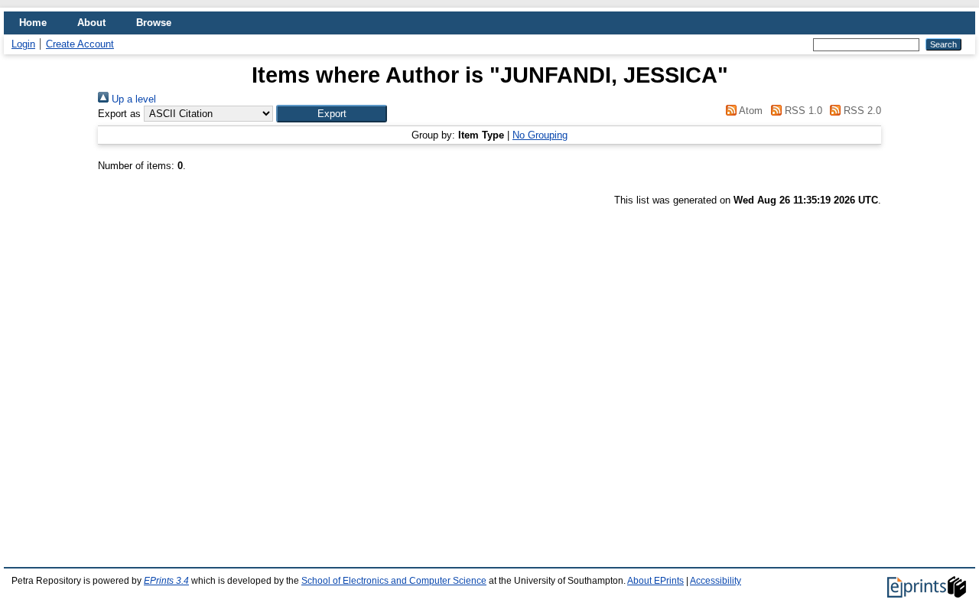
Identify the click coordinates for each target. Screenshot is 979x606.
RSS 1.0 (801, 110)
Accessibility (715, 580)
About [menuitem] (91, 22)
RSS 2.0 (861, 110)
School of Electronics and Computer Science (393, 580)
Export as (119, 113)
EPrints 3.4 (166, 580)
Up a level (132, 99)
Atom (750, 110)
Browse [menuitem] (153, 22)
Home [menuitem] (33, 22)
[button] (331, 113)
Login (23, 44)
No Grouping (540, 135)
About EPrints (655, 580)
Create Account (80, 44)
